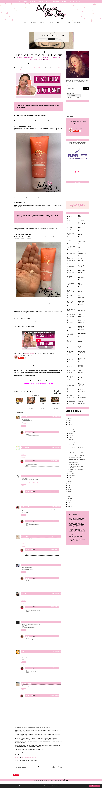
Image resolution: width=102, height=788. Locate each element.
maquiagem (71, 316)
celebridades (72, 260)
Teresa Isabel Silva (25, 476)
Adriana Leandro (25, 506)
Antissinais (71, 216)
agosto (70, 433)
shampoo (71, 359)
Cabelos (23, 22)
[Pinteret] (76, 1)
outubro (70, 429)
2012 (69, 496)
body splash (51, 33)
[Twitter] (73, 1)
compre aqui (45, 321)
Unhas (51, 22)
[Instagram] (71, 1)
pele (60, 57)
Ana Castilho (24, 536)
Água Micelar (72, 397)
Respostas (23, 428)
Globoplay (71, 227)
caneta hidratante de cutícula (81, 257)
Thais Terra (24, 651)
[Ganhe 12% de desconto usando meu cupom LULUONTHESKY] (77, 176)
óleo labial (71, 403)
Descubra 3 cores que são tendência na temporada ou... (76, 460)
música (70, 327)
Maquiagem (32, 22)
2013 (69, 495)
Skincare (43, 22)
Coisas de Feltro (25, 447)
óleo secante (82, 403)
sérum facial (72, 385)
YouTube (34, 757)
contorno (81, 263)
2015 (69, 491)
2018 (69, 485)
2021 (69, 479)
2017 (69, 487)
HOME (20, 1)
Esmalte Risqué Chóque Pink (74, 441)
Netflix (81, 234)
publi (80, 341)
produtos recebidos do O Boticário (35, 67)
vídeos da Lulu (39, 59)
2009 (69, 502)
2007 (69, 506)
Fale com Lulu (27, 752)
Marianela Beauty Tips (26, 683)
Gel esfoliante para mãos (82, 223)
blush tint (82, 251)
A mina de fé (24, 423)
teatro (81, 389)
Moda (59, 22)
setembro (71, 431)
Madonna (81, 230)
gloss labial (82, 291)
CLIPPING (33, 1)
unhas (70, 395)
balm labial (82, 241)
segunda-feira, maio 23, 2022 (54, 695)
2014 (69, 493)
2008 (69, 504)
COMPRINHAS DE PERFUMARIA (75, 469)
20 (57, 391)
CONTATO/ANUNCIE (43, 1)
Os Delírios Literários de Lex (27, 598)
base (70, 244)
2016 (69, 489)
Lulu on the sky (29, 432)
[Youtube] (79, 1)
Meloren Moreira (25, 416)
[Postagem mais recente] (20, 767)
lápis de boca (72, 314)
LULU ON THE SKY (37, 780)
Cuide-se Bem (19, 57)
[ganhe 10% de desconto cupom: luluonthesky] (77, 164)
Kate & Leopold (71, 442)
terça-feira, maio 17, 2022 (55, 460)
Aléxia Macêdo (24, 593)
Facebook (27, 383)
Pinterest (44, 383)
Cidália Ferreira (25, 565)
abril (70, 471)
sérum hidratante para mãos (81, 384)
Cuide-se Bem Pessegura (30, 57)
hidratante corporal (43, 57)
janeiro (70, 477)
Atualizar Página (58, 780)
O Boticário (54, 57)
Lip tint (81, 227)
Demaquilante (70, 224)
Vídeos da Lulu (78, 22)
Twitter (32, 383)
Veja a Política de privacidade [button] (54, 785)
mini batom (82, 316)
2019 (69, 483)
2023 (69, 422)
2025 (69, 418)
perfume (71, 330)
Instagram (38, 383)
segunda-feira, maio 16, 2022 (56, 416)
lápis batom (82, 310)
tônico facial (82, 391)
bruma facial (82, 253)
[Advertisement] (77, 192)
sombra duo (72, 370)
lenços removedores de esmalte (82, 306)
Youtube (38, 482)
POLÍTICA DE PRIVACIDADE (58, 1)
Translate (77, 97)
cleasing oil (72, 263)
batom (81, 244)
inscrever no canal (29, 353)
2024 (69, 420)
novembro (71, 428)
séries (81, 377)
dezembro (71, 426)
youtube (46, 59)
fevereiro (71, 475)
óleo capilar (72, 401)
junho (70, 437)
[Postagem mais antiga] (57, 767)
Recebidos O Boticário (73, 462)
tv (69, 391)
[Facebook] (68, 1)
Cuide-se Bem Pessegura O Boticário (76, 455)
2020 (69, 481)
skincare (30, 59)
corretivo (71, 266)
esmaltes (81, 277)
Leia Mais (52, 39)
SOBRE (26, 1)
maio (70, 439)
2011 (69, 498)
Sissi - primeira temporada (74, 464)
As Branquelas (71, 450)
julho (70, 435)
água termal (82, 397)
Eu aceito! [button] (94, 785)
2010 (69, 500)
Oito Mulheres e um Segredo (74, 457)
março (70, 473)
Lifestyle (67, 22)
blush (81, 247)
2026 (69, 416)
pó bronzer (72, 344)
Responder (23, 426)
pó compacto (82, 344)
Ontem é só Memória (25, 482)
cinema (81, 260)
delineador (82, 270)
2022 (69, 424)
